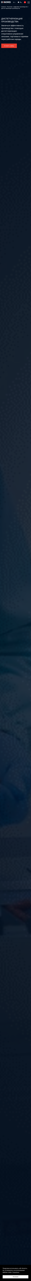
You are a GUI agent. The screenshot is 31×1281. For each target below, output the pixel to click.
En (14, 2)
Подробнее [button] (15, 1272)
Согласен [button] (15, 1276)
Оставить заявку (9, 46)
